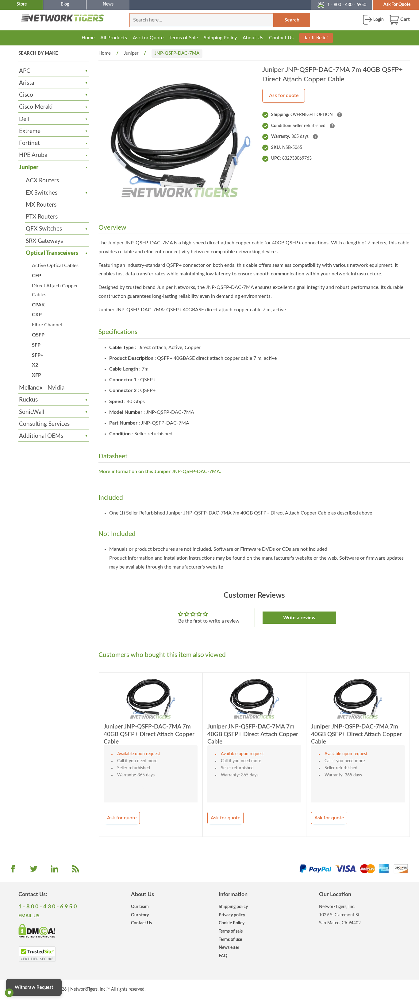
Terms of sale (231, 931)
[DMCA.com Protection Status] (37, 930)
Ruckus (28, 400)
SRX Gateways (44, 241)
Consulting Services (44, 424)
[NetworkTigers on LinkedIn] (54, 870)
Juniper (28, 167)
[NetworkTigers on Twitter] (33, 870)
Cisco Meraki (36, 107)
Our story (140, 915)
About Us (253, 37)
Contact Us (281, 37)
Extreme (29, 131)
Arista (26, 83)
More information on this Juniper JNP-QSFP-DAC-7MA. (159, 471)
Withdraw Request (34, 987)
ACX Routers (42, 181)
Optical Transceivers (52, 253)
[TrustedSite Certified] (37, 954)
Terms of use (230, 939)
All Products (113, 37)
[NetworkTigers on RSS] (75, 870)
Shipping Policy (220, 37)
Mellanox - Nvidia (41, 388)
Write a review (299, 617)
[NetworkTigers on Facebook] (13, 870)
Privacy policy (232, 915)
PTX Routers (42, 217)
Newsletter (229, 947)
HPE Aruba (33, 155)
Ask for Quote (148, 37)
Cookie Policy (231, 923)
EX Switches (41, 193)
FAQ (223, 955)
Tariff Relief (316, 37)
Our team (140, 906)
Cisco (26, 95)
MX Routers (41, 205)
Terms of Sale (183, 37)
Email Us (28, 916)
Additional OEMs (41, 436)
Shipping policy (233, 906)
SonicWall (31, 412)
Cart (404, 19)
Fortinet (29, 143)
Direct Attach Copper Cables (55, 290)
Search (291, 19)
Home (88, 37)
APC (24, 71)
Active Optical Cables (55, 265)
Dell (24, 119)
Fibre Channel (47, 324)
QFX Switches (44, 229)
